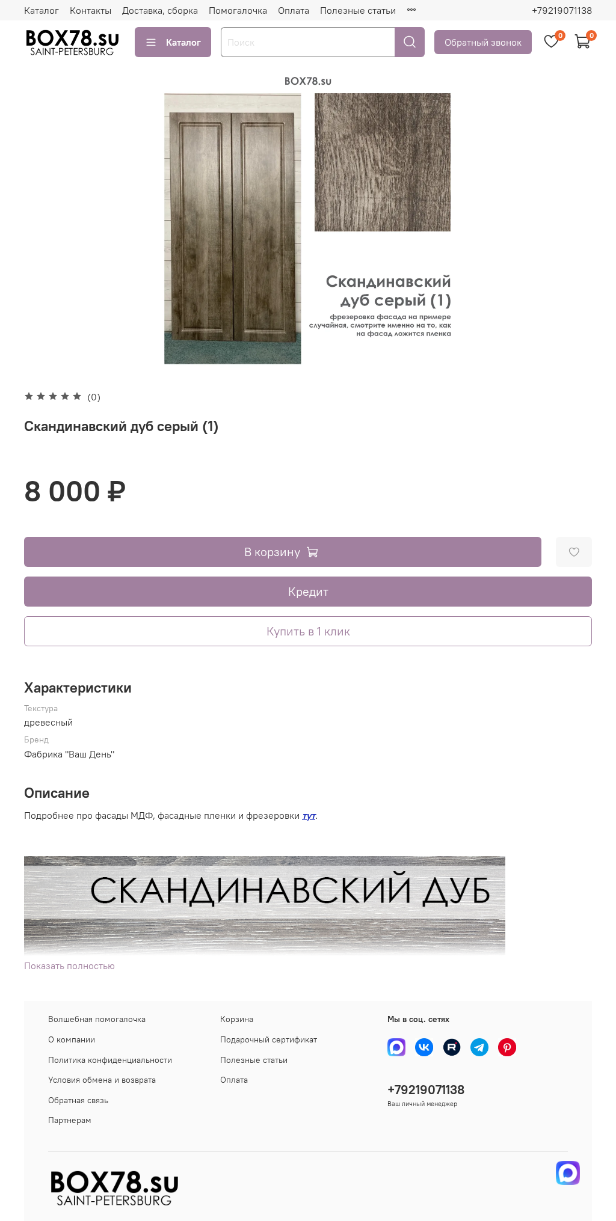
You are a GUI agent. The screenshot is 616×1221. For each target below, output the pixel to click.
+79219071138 (562, 10)
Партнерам (69, 1120)
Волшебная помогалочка (97, 1019)
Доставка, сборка (160, 10)
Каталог (41, 10)
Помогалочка (238, 10)
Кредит (308, 591)
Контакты (90, 10)
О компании (71, 1039)
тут (308, 815)
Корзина (236, 1019)
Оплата (293, 10)
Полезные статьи (358, 10)
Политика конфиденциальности (110, 1059)
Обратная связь (78, 1100)
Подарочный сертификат (268, 1039)
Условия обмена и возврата (102, 1079)
